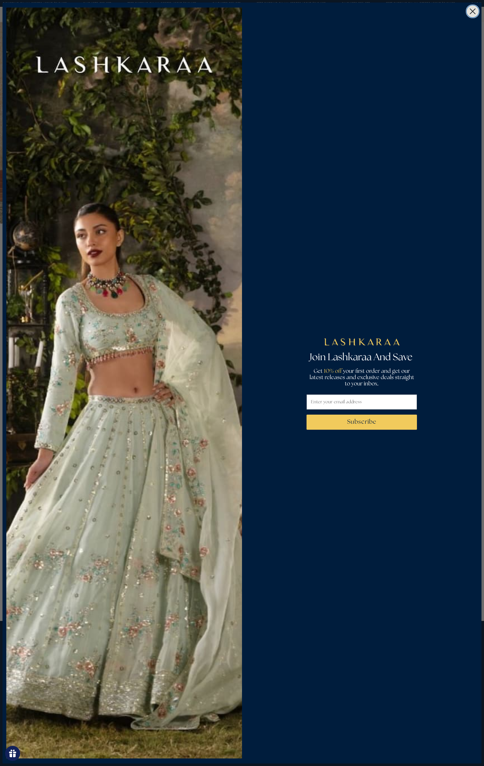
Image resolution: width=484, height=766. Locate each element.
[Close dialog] (472, 11)
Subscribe (361, 422)
